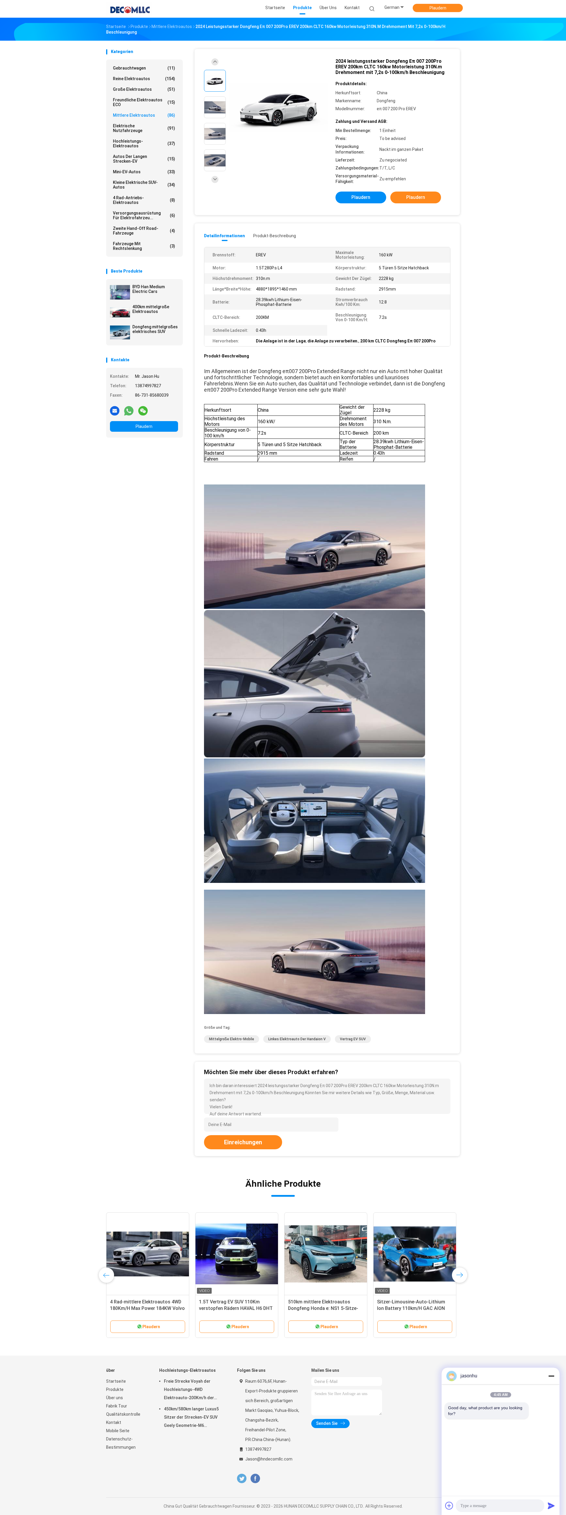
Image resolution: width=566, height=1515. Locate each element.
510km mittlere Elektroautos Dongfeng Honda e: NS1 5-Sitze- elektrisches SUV (323, 1308)
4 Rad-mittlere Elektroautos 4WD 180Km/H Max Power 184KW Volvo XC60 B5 (147, 1308)
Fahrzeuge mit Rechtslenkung (144, 246)
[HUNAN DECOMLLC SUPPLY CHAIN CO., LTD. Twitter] (241, 1478)
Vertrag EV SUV (353, 1039)
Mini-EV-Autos (144, 171)
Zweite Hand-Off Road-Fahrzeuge (144, 230)
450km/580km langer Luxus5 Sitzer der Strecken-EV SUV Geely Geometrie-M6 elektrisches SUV (191, 1418)
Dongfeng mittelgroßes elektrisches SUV (155, 329)
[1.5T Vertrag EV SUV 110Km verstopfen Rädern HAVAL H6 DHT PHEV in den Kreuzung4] (236, 1254)
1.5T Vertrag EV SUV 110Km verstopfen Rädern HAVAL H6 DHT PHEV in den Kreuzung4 (236, 1308)
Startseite (116, 1381)
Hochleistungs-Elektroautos (144, 143)
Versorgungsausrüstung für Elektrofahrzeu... (144, 215)
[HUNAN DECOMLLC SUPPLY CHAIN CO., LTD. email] (114, 410)
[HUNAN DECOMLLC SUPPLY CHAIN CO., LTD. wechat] (143, 410)
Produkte (115, 1389)
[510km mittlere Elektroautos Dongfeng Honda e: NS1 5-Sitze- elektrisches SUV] (325, 1254)
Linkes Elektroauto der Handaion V (297, 1039)
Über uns (114, 1397)
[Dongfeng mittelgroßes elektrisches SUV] (120, 332)
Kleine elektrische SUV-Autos (144, 184)
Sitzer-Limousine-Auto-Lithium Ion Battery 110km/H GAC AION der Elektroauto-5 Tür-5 (411, 1308)
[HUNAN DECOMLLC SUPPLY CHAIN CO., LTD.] (129, 9)
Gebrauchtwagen (144, 68)
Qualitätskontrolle (123, 1414)
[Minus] (551, 1375)
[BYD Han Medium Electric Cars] (120, 292)
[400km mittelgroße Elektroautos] (120, 312)
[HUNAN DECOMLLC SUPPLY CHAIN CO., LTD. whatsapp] (129, 410)
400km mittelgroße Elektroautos (150, 309)
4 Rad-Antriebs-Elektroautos (144, 200)
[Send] (551, 1505)
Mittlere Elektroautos (144, 115)
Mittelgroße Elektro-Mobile (231, 1039)
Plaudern (438, 8)
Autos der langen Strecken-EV (144, 159)
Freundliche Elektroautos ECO (144, 102)
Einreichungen (243, 1142)
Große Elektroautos (144, 89)
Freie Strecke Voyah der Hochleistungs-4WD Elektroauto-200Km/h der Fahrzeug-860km (189, 1390)
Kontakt (113, 1422)
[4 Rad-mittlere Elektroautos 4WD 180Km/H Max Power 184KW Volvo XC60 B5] (147, 1254)
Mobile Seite (117, 1430)
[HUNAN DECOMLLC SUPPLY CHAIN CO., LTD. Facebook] (255, 1478)
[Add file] (449, 1505)
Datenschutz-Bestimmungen (121, 1443)
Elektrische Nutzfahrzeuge (144, 128)
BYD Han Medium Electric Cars (148, 289)
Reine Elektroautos (144, 78)
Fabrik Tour (116, 1406)
